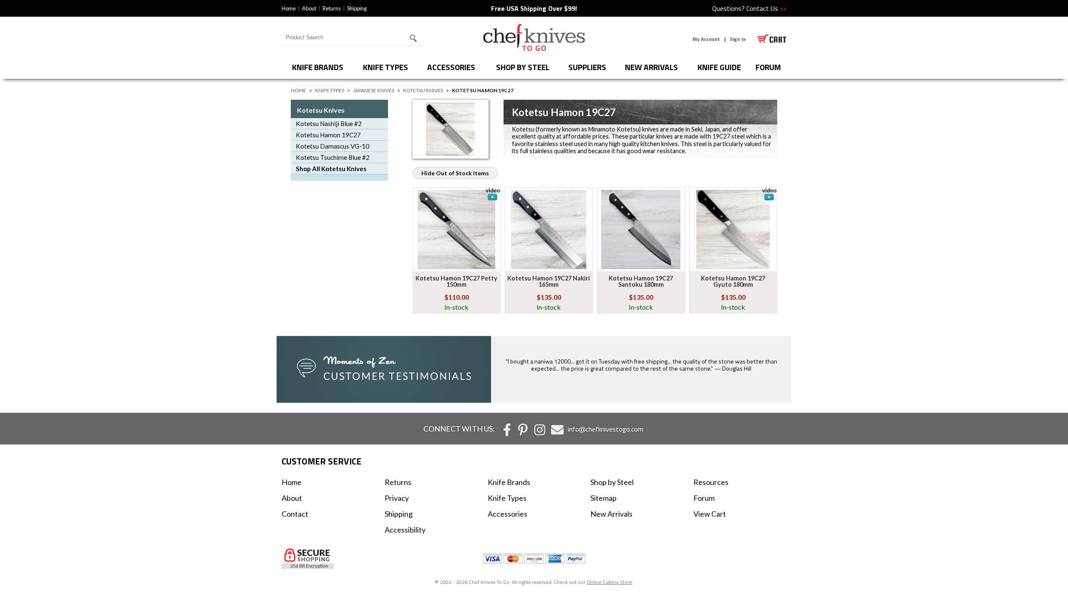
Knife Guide (719, 67)
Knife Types (385, 67)
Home (289, 8)
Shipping (357, 8)
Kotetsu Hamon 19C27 (328, 135)
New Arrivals (651, 67)
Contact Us (766, 8)
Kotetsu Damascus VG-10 (332, 146)
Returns (331, 8)
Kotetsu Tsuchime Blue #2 (333, 157)
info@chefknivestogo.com (605, 429)
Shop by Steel (522, 67)
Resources (710, 482)
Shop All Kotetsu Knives (331, 168)
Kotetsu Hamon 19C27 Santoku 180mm (641, 281)
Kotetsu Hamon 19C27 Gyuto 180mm (733, 281)
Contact (295, 513)
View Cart (709, 513)
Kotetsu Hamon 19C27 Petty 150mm (456, 281)
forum (768, 67)
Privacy (397, 498)
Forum (704, 498)
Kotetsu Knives (423, 90)
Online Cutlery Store (609, 582)
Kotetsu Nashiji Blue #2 (329, 123)
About (309, 8)
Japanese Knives (373, 90)
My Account (706, 39)
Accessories (451, 67)
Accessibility (405, 529)
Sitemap (603, 498)
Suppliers (587, 67)
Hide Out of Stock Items (455, 173)
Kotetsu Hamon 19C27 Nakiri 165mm (548, 281)
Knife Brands (317, 67)
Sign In (738, 39)
